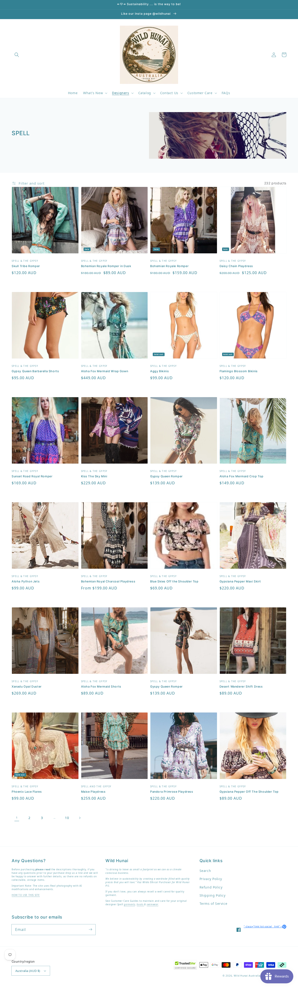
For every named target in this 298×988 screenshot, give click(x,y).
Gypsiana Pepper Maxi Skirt (240, 581)
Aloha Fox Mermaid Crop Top (242, 476)
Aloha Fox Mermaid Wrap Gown (104, 371)
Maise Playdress (93, 791)
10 (67, 818)
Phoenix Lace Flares (27, 791)
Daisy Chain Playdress (236, 266)
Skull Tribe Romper (26, 266)
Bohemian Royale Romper (169, 266)
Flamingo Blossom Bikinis (239, 371)
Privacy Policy (211, 879)
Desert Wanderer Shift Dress (241, 686)
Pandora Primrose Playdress (171, 791)
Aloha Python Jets (26, 581)
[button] (17, 55)
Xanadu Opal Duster (27, 686)
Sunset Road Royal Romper (32, 476)
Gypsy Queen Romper (166, 476)
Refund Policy (211, 887)
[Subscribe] (90, 929)
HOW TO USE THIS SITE (26, 895)
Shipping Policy (213, 895)
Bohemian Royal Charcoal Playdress (108, 581)
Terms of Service (213, 903)
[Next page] (79, 818)
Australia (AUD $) (27, 971)
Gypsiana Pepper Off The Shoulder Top (249, 791)
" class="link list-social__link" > (265, 926)
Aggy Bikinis (159, 371)
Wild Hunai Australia (247, 975)
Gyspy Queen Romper (166, 686)
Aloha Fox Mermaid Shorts (101, 686)
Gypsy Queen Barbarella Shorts (35, 371)
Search (205, 870)
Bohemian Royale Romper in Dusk (106, 266)
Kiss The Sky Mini (94, 476)
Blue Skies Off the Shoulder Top (174, 581)
